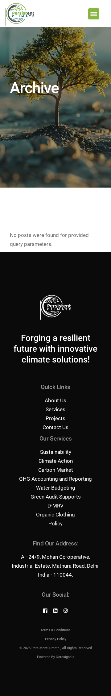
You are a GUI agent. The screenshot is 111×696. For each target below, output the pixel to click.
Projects (55, 418)
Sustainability (55, 452)
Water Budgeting (55, 488)
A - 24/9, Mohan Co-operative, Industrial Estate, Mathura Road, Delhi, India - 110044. (55, 566)
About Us (55, 400)
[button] (93, 13)
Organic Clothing (55, 515)
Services (55, 409)
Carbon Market (55, 470)
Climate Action (56, 461)
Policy (55, 523)
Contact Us (55, 427)
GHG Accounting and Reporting (55, 479)
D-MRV (55, 506)
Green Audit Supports (56, 497)
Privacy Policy (55, 639)
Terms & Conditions (55, 630)
